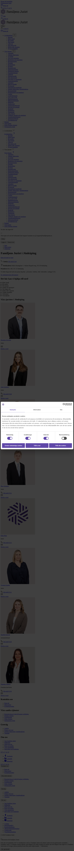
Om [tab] (61, 409)
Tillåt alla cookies (60, 445)
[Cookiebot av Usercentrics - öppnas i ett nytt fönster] (64, 404)
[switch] (28, 438)
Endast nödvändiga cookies (13, 445)
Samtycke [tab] (13, 409)
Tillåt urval (37, 445)
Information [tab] (37, 409)
